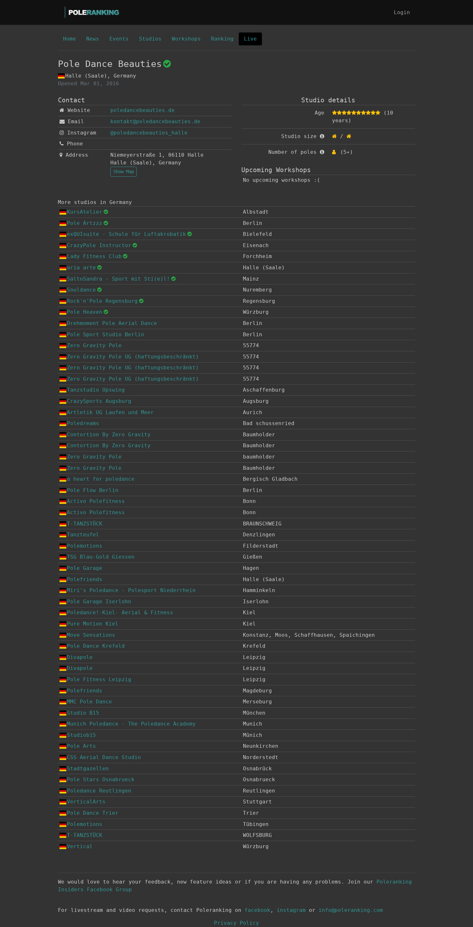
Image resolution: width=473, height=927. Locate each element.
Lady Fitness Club (94, 256)
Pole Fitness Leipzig (99, 679)
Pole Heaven (84, 312)
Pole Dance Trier (92, 813)
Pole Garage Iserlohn (99, 601)
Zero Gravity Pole (94, 345)
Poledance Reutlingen (99, 791)
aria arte (81, 267)
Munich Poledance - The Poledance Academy (131, 724)
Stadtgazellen (88, 768)
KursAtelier (84, 212)
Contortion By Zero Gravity (109, 434)
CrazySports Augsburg (99, 401)
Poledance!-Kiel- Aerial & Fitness (120, 612)
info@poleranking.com (351, 910)
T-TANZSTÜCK (84, 524)
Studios (150, 39)
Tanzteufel (83, 535)
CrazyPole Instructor (99, 245)
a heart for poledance (100, 479)
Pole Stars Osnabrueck (100, 779)
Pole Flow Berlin (92, 490)
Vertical (80, 846)
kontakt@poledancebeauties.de (155, 121)
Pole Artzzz (84, 223)
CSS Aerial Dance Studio (104, 757)
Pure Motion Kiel (92, 624)
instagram (291, 910)
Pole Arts (81, 746)
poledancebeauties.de (142, 110)
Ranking (222, 39)
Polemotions (84, 546)
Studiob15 (81, 735)
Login (402, 12)
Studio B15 (83, 713)
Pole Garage (84, 568)
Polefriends (84, 579)
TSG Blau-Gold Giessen (100, 557)
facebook (257, 910)
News (92, 39)
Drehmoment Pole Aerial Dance (112, 323)
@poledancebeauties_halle (149, 133)
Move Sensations (91, 635)
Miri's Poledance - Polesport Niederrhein (131, 590)
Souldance (81, 290)
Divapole (80, 657)
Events (119, 39)
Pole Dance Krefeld (96, 646)
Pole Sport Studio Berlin (105, 334)
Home (69, 39)
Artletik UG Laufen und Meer (110, 412)
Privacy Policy (236, 923)
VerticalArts (86, 802)
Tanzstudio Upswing (96, 390)
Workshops (186, 39)
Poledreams (83, 423)
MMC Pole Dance (89, 702)
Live (250, 39)
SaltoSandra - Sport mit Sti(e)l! (118, 279)
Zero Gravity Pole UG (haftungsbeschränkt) (133, 357)
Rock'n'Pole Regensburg (102, 301)
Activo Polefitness (96, 501)
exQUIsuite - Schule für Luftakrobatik (126, 234)
